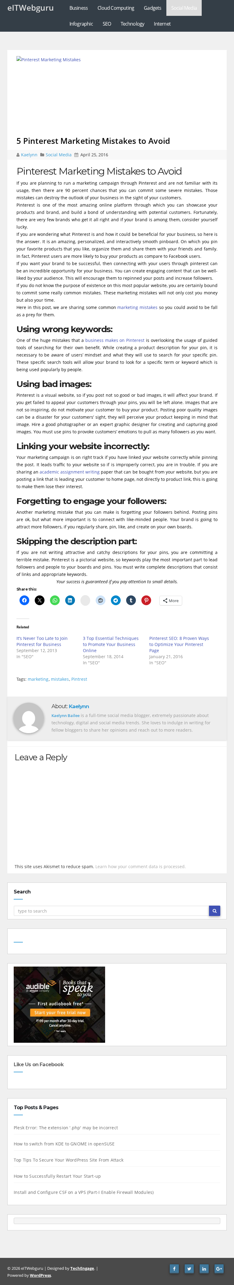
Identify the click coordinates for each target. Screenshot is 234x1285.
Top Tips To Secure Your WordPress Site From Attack (68, 1160)
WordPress (40, 1275)
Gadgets (152, 8)
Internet (162, 23)
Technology (132, 23)
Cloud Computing (116, 8)
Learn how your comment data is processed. (140, 866)
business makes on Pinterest (115, 340)
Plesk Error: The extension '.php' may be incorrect (66, 1128)
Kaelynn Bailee (65, 715)
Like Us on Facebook (38, 1064)
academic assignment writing (70, 472)
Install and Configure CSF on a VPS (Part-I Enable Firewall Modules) (84, 1192)
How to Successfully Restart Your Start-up (57, 1176)
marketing (38, 679)
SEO (107, 23)
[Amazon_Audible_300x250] (59, 1004)
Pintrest (79, 679)
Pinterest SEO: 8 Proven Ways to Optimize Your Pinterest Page (179, 644)
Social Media (184, 8)
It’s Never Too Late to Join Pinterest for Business (42, 641)
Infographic (81, 23)
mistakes (60, 679)
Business (78, 8)
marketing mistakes (137, 307)
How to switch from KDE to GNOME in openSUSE (64, 1144)
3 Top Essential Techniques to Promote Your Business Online (111, 644)
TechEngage (82, 1268)
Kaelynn (30, 155)
